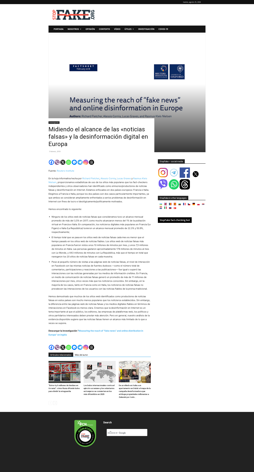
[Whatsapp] (68, 162)
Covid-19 (163, 29)
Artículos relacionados (60, 355)
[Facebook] (51, 162)
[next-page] (55, 403)
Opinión (90, 29)
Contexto (104, 29)
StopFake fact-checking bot (175, 220)
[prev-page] (50, 403)
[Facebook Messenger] (74, 162)
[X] (62, 162)
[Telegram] (80, 162)
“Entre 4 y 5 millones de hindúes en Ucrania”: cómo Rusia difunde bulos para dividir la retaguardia (64, 388)
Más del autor (81, 355)
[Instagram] (85, 162)
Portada (58, 29)
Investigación (146, 29)
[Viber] (57, 162)
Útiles (128, 29)
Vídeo (117, 29)
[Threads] (91, 162)
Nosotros (73, 29)
